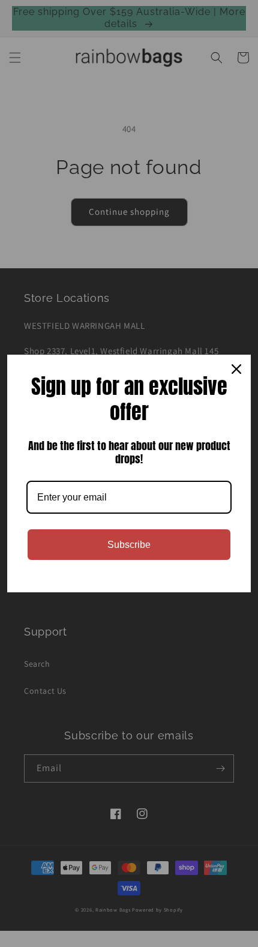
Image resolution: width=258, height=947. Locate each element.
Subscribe (129, 545)
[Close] (236, 369)
